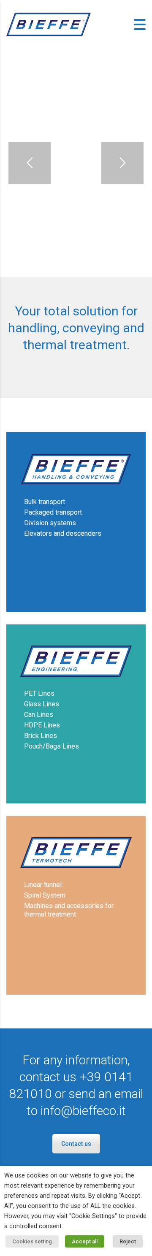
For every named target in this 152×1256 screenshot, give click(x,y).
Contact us (76, 1143)
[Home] (48, 24)
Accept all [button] (85, 1241)
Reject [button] (127, 1241)
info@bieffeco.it (83, 1110)
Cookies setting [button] (32, 1241)
